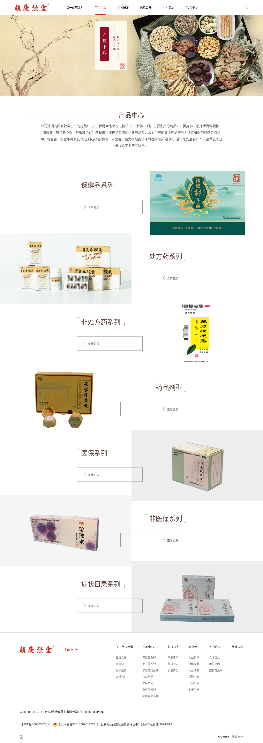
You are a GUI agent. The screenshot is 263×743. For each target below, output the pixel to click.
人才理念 (214, 657)
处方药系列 (149, 664)
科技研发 (123, 7)
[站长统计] (21, 737)
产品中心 (100, 7)
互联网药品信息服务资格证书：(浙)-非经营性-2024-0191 (137, 724)
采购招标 (193, 676)
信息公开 (145, 7)
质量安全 (173, 670)
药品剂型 (147, 676)
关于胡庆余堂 (75, 7)
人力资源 (168, 7)
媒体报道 (193, 664)
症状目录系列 (150, 696)
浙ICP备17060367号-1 (36, 724)
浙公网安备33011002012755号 (78, 724)
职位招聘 (214, 664)
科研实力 (173, 664)
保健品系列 (149, 657)
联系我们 (121, 676)
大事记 (120, 664)
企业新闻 (193, 657)
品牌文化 (121, 657)
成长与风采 (216, 670)
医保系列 (147, 683)
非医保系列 (149, 689)
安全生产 (193, 689)
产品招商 (193, 683)
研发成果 (173, 657)
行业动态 (193, 670)
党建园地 (191, 7)
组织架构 (121, 670)
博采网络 (237, 737)
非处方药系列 (150, 670)
